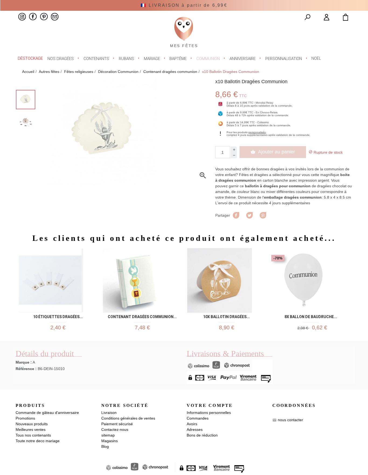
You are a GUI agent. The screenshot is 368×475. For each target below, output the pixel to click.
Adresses (195, 429)
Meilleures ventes (31, 429)
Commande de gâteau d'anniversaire (47, 412)
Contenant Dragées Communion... (142, 316)
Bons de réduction (202, 435)
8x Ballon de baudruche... (310, 316)
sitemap (108, 435)
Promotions (25, 418)
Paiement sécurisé (117, 424)
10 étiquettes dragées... (58, 316)
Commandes (198, 418)
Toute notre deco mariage (38, 441)
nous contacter (290, 420)
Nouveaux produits (32, 424)
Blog (105, 446)
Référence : (26, 369)
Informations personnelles (209, 412)
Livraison (109, 412)
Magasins (109, 441)
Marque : (24, 362)
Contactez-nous (114, 429)
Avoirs (192, 424)
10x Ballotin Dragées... (226, 316)
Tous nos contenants (33, 435)
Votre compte (210, 405)
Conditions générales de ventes (128, 418)
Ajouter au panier (273, 151)
